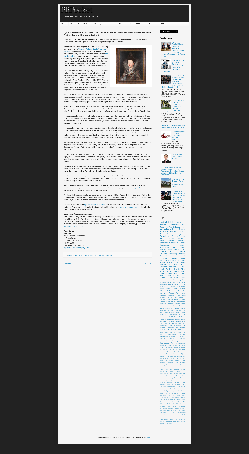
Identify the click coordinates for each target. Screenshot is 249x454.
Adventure (169, 365)
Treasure (182, 341)
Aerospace (182, 297)
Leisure (162, 391)
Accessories (181, 343)
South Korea (167, 417)
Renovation (181, 291)
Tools (161, 419)
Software (168, 256)
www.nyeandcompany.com (140, 188)
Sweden (176, 360)
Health (176, 249)
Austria (183, 367)
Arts (75, 255)
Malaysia (167, 391)
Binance (177, 304)
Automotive (181, 286)
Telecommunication (166, 308)
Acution (162, 345)
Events (162, 319)
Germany (170, 310)
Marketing (171, 295)
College (166, 373)
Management (174, 391)
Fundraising (178, 384)
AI (176, 297)
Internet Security (179, 288)
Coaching (162, 299)
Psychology (173, 314)
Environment (164, 258)
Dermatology (169, 378)
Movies (175, 273)
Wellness (174, 343)
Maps (166, 330)
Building (183, 304)
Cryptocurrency (165, 245)
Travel (162, 260)
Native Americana (165, 397)
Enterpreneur (181, 380)
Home (64, 24)
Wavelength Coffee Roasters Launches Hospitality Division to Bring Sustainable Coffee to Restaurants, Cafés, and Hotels (173, 49)
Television (170, 297)
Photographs (164, 314)
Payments (182, 356)
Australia (169, 273)
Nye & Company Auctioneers (95, 205)
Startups (174, 417)
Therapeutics (181, 417)
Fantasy (177, 382)
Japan (183, 388)
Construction (173, 243)
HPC (182, 386)
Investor (169, 388)
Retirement (170, 304)
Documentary (163, 349)
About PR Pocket (137, 24)
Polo (161, 358)
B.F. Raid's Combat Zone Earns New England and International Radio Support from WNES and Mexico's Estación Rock (173, 81)
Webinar (167, 323)
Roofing (175, 330)
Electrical (182, 378)
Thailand (182, 360)
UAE (161, 275)
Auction (80, 255)
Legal (183, 310)
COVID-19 (181, 269)
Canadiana (181, 267)
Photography (164, 286)
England (172, 380)
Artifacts (168, 260)
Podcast (176, 275)
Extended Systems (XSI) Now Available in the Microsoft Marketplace (178, 135)
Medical (169, 271)
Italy (179, 388)
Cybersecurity (164, 291)
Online (179, 399)
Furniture (174, 231)
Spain (161, 293)
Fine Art (96, 255)
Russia (183, 295)
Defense (162, 336)
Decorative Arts (88, 255)
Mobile (171, 356)
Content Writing (173, 373)
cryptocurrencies (165, 247)
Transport (162, 362)
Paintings (170, 241)
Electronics (181, 323)
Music (162, 241)
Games (183, 319)
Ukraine (172, 419)
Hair (176, 327)
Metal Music (182, 391)
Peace (174, 401)
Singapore (181, 234)
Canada (175, 236)
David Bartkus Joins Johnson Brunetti (177, 156)
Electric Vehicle (170, 336)
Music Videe (171, 395)
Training (182, 273)
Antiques (71, 255)
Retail (170, 330)
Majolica (183, 354)
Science (168, 341)
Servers (172, 415)
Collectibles (174, 225)
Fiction (167, 319)
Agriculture (176, 365)
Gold (168, 351)
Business (171, 234)
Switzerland (168, 332)
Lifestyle (182, 245)
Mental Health (164, 321)
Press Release (178, 229)
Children (163, 278)
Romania (166, 410)
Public (172, 358)
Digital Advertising (180, 347)
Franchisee (163, 351)
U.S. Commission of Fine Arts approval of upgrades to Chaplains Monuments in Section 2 (172, 106)
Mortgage (182, 393)
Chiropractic (173, 345)
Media (164, 282)
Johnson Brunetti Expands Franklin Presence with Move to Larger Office (178, 183)
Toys (174, 247)
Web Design (168, 421)
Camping (178, 371)
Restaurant (178, 408)
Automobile (164, 267)
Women (166, 293)
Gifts (173, 301)
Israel (176, 310)
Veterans (170, 362)
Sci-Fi (165, 360)
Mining (167, 356)
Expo (183, 349)
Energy (169, 278)
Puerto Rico (171, 406)
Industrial (172, 338)
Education (174, 258)
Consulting (182, 334)
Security (162, 297)
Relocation (171, 408)
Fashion (168, 280)
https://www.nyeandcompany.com (76, 248)
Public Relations (180, 358)
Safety (175, 410)
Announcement (166, 367)
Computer (168, 306)
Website (183, 421)
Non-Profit (172, 267)
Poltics (169, 404)
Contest (180, 345)
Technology (164, 243)
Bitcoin (174, 323)
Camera (172, 371)
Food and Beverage (166, 301)
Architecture (173, 317)
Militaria (162, 356)
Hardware (182, 336)
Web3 (161, 323)
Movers (162, 312)
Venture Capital (180, 419)
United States (109, 255)
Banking (183, 369)
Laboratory (182, 338)
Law (180, 310)
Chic (184, 371)
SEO (179, 330)
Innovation (163, 388)
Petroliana (182, 306)
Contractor (182, 317)
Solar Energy (176, 280)
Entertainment (165, 236)
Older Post (147, 263)
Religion (176, 278)
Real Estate (180, 265)
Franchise (181, 254)
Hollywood (182, 327)
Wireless (169, 423)
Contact (152, 24)
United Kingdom (173, 286)
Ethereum (162, 382)
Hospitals (162, 354)
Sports (170, 249)
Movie (166, 312)
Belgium (167, 345)
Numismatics (171, 399)
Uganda (166, 419)
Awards (182, 258)
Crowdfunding (177, 375)
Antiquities (172, 293)
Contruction (182, 373)
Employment (163, 325)
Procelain (162, 406)
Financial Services (179, 308)
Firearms (162, 384)
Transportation (165, 265)
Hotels (162, 330)
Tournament (163, 317)
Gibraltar (167, 386)
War (176, 362)
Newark (183, 397)
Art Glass (182, 282)
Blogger (148, 437)
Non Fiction (163, 399)
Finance (182, 243)
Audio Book (181, 332)
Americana (163, 251)
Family (168, 269)
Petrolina (179, 401)
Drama (170, 349)
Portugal (182, 404)
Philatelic (162, 404)
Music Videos (181, 395)
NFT (161, 256)
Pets (184, 401)
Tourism (176, 262)
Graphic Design (175, 386)
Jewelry (182, 231)
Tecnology (175, 341)
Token (183, 275)
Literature (162, 341)
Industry (176, 284)
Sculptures (163, 254)
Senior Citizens (164, 415)
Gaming (168, 275)
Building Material (165, 288)
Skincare (178, 415)
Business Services (177, 251)
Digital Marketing (179, 299)
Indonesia (169, 354)
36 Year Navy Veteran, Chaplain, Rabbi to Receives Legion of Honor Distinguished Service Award (178, 196)
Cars (161, 306)
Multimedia (163, 395)
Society (162, 238)
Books (162, 234)
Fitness (175, 306)
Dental (176, 271)
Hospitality (163, 338)
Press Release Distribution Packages (86, 24)
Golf (177, 336)
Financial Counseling (167, 327)
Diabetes (170, 347)
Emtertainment (177, 349)
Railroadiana (181, 406)
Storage (170, 360)
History (171, 238)
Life (177, 301)
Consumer (170, 299)
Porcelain (175, 404)
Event (174, 260)
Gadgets (177, 319)
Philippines (163, 304)
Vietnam (162, 421)
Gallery (162, 386)
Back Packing (174, 369)
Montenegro (174, 393)
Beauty (162, 269)
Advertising (173, 254)
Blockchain (164, 231)
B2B (167, 369)
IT (184, 386)
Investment (180, 238)
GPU (184, 384)
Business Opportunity (168, 334)
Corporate (169, 375)
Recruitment (163, 408)
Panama (168, 401)
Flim (172, 384)
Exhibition (170, 382)
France (178, 293)
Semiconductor (181, 412)
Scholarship (163, 412)
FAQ (162, 24)
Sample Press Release (116, 24)
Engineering (163, 380)
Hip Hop (174, 351)
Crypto (183, 249)
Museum (171, 321)
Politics (170, 284)
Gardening (163, 310)
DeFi (183, 256)
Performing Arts (180, 312)
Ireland (175, 388)
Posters (174, 269)
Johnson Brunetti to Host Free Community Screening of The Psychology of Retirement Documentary (172, 65)
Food (169, 282)
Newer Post (68, 263)
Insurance (176, 354)
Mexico (177, 295)
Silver (171, 262)
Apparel (174, 367)
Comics (162, 271)
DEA (165, 347)
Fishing (168, 384)
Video (183, 321)
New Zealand (176, 397)
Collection (177, 227)
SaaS (171, 410)
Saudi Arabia (181, 410)
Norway (176, 356)
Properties (166, 358)
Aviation (162, 369)
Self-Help (171, 412)
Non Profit (172, 312)
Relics (161, 360)
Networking (181, 301)
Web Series (176, 421)
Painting (182, 236)
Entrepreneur (173, 291)
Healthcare (181, 241)
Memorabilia (163, 284)
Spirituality (182, 314)
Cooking (162, 375)
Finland (183, 382)
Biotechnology (164, 371)
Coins (161, 373)
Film (184, 325)
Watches (175, 282)
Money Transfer (165, 393)
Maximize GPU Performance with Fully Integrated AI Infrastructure (173, 126)
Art (175, 332)
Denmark (162, 378)
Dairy (183, 375)
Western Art (163, 423)
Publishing (178, 321)
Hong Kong (181, 351)
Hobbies (101, 255)
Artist (179, 367)
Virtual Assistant (165, 343)
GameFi (182, 262)
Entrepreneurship (175, 325)
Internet (183, 284)
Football (171, 319)
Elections (176, 378)
